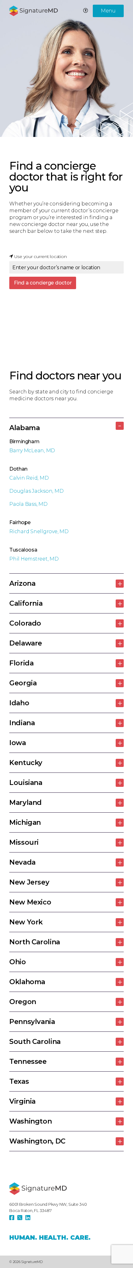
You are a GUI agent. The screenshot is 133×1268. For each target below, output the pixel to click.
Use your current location (40, 256)
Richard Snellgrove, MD (39, 531)
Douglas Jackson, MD (36, 491)
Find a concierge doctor (42, 283)
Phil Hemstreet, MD (34, 559)
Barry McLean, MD (32, 450)
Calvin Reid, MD (29, 478)
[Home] (38, 1188)
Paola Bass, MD (28, 504)
